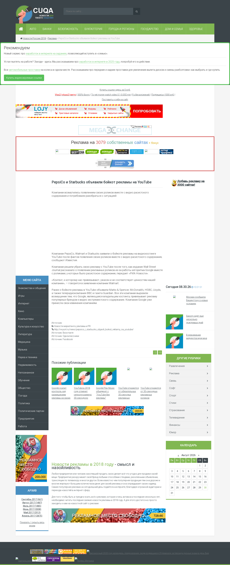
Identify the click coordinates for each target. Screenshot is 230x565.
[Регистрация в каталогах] (89, 117)
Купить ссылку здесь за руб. (115, 90)
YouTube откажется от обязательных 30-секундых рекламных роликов (128, 394)
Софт (172, 388)
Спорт (172, 395)
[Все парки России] (39, 561)
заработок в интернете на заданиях (46, 53)
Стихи (172, 402)
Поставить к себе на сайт (115, 99)
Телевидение (177, 417)
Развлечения (177, 366)
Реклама (174, 373)
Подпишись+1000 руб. (162, 94)
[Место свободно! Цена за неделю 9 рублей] (107, 414)
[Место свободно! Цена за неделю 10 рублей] (109, 521)
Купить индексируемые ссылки (24, 77)
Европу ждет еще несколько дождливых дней (195, 319)
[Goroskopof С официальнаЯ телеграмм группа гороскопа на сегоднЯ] (53, 561)
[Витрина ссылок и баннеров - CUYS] (51, 553)
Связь (172, 380)
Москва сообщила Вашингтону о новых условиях (197, 300)
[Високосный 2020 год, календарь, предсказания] (148, 553)
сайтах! (190, 183)
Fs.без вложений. (141, 94)
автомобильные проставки (24, 69)
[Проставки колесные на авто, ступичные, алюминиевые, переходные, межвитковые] (79, 553)
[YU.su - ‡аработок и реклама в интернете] (67, 561)
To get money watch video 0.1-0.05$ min (111, 94)
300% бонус (84, 94)
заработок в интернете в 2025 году (99, 61)
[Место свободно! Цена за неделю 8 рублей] (31, 481)
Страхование (177, 410)
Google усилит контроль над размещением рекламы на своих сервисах (61, 394)
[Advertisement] (33, 224)
